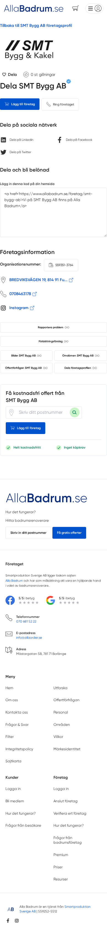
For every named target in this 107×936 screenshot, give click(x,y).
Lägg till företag (23, 104)
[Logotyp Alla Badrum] (46, 498)
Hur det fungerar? (20, 512)
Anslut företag (66, 801)
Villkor (58, 737)
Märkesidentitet (67, 749)
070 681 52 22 (26, 621)
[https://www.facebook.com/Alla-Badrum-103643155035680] (7, 920)
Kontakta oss (16, 712)
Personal (61, 712)
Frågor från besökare (23, 825)
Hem (9, 688)
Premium (61, 855)
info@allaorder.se (29, 638)
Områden (62, 725)
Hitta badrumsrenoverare (27, 520)
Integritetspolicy (19, 749)
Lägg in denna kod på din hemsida (27, 184)
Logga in (13, 789)
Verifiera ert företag (70, 813)
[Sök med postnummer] (75, 412)
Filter (9, 737)
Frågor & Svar (17, 725)
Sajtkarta (13, 761)
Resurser (61, 879)
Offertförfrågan (67, 700)
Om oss (11, 700)
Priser (58, 867)
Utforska (60, 688)
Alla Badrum (14, 581)
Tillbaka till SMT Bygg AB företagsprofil (36, 25)
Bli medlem (14, 801)
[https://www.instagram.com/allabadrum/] (16, 920)
